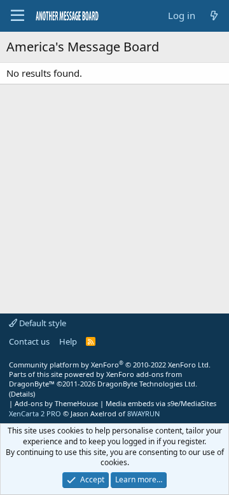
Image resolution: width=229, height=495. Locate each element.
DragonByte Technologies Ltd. (147, 383)
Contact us (29, 341)
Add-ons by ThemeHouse (56, 403)
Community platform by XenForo (110, 364)
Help (68, 341)
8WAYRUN (143, 413)
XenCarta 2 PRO (35, 413)
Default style (41, 323)
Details (22, 394)
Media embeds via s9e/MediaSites (161, 403)
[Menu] (17, 16)
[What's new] (214, 15)
